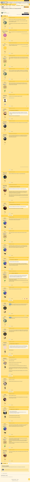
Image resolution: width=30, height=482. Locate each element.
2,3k (5, 255)
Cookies (18, 479)
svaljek (5, 394)
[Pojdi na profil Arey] (5, 61)
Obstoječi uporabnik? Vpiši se (20, 0)
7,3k (5, 66)
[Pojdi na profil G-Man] (5, 412)
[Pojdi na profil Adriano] (5, 223)
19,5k (5, 182)
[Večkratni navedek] (9, 28)
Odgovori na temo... (8, 469)
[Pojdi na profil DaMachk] (5, 383)
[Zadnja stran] (7, 15)
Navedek (12, 40)
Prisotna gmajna (18, 5)
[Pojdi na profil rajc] (5, 48)
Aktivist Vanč (5, 172)
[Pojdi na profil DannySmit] (5, 126)
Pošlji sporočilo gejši (13, 479)
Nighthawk (4, 358)
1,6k (5, 79)
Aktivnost (7, 4)
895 (5, 213)
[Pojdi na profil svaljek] (5, 399)
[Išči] (28, 4)
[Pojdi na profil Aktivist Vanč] (5, 177)
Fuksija (5, 303)
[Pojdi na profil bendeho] (5, 113)
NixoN (5, 203)
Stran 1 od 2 (10, 463)
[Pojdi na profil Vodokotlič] (5, 347)
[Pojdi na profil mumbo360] (5, 100)
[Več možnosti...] (27, 17)
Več (10, 4)
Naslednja (5, 463)
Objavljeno (12, 17)
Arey (5, 56)
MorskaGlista (5, 185)
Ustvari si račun (26, 0)
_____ (11, 273)
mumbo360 (5, 95)
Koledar (7, 5)
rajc (4, 43)
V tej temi (25, 4)
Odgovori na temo (25, 14)
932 (5, 131)
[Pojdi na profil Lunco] (2, 13)
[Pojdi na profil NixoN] (5, 208)
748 (5, 53)
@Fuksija (10, 317)
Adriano (5, 218)
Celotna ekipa (13, 5)
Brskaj (3, 4)
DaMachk (5, 378)
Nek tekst (10, 5)
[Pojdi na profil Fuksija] (5, 308)
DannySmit (4, 121)
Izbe (4, 5)
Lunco (5, 18)
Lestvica (22, 5)
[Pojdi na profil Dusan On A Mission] (5, 35)
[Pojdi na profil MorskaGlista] (5, 190)
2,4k (5, 390)
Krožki (1, 5)
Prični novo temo (19, 14)
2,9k (5, 313)
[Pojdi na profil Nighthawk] (5, 363)
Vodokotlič (4, 342)
